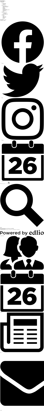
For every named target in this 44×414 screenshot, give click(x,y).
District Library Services (5, 14)
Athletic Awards (4, 16)
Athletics (4, 15)
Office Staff (4, 4)
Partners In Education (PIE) (5, 6)
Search (1, 183)
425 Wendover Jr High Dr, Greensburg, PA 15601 (5, 229)
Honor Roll (4, 8)
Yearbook (4, 17)
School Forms (4, 10)
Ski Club (4, 18)
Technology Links (5, 12)
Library (3, 11)
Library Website (4, 13)
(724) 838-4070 (13, 229)
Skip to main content (2, 0)
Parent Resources (4, 5)
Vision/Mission (4, 3)
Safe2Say (4, 7)
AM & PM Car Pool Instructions (6, 9)
